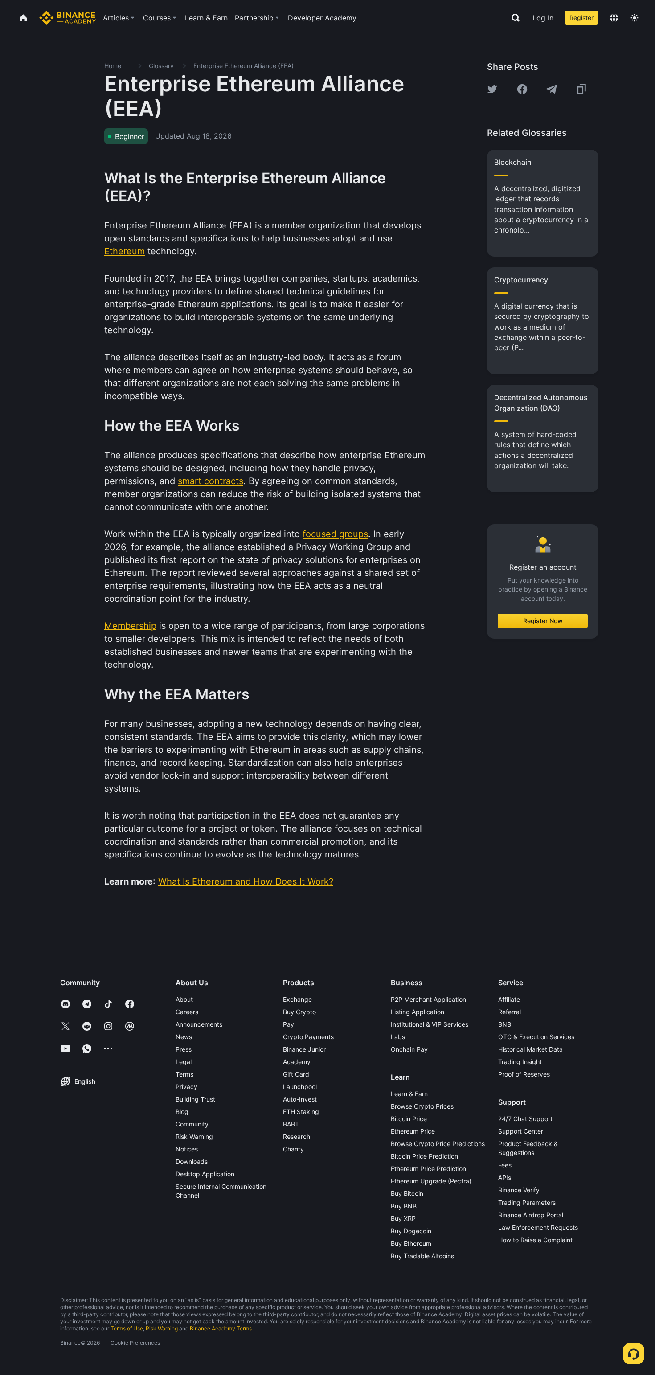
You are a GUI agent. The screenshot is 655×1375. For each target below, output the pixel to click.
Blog (182, 1111)
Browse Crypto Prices (422, 1106)
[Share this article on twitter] (492, 89)
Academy (297, 1061)
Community (192, 1124)
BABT (291, 1124)
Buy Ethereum (411, 1243)
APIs (504, 1177)
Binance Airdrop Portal (530, 1215)
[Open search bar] (513, 18)
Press (184, 1049)
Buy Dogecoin (411, 1231)
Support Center (520, 1131)
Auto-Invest (300, 1099)
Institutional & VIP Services (429, 1024)
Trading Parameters (527, 1202)
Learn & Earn (409, 1094)
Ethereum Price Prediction (428, 1168)
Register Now (543, 620)
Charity (293, 1149)
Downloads (192, 1161)
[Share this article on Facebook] (522, 89)
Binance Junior (304, 1049)
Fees (505, 1165)
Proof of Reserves (524, 1074)
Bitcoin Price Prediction (424, 1156)
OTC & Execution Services (536, 1036)
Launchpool (300, 1086)
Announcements (199, 1024)
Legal (184, 1061)
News (184, 1036)
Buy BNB (404, 1206)
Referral (509, 1012)
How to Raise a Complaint (535, 1240)
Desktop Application (205, 1174)
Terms (184, 1074)
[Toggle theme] (634, 18)
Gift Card (296, 1074)
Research (296, 1136)
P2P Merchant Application (428, 999)
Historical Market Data (530, 1049)
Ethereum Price (413, 1131)
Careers (187, 1012)
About (184, 999)
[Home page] (67, 18)
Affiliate (509, 999)
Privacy (186, 1086)
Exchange (297, 999)
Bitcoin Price (409, 1118)
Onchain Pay (409, 1049)
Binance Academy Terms (221, 1328)
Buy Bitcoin (407, 1193)
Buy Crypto (299, 1012)
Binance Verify (519, 1190)
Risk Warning (194, 1136)
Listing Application (417, 1012)
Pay (288, 1024)
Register (581, 17)
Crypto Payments (308, 1036)
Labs (398, 1036)
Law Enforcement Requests (538, 1227)
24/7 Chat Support (525, 1118)
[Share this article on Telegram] (551, 89)
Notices (187, 1149)
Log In (542, 17)
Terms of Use (127, 1328)
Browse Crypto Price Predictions (438, 1143)
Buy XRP (403, 1218)
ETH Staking (301, 1111)
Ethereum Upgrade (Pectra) (431, 1181)
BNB (504, 1024)
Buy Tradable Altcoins (422, 1256)
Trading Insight (520, 1061)
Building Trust (195, 1099)
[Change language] (614, 18)
